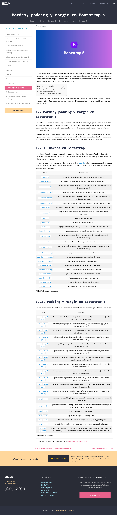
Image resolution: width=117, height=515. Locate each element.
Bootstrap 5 (52, 21)
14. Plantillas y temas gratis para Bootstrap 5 (16, 97)
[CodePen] (6, 489)
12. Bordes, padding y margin (15, 87)
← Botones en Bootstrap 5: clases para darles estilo (53, 448)
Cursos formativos (47, 495)
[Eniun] (6, 3)
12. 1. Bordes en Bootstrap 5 (46, 91)
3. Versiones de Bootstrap (14, 46)
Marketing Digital (47, 487)
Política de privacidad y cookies (63, 510)
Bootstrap (41, 21)
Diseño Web (45, 485)
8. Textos (8, 70)
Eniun (50, 510)
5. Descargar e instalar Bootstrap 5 (17, 57)
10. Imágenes (10, 79)
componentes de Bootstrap (77, 441)
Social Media (45, 490)
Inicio (32, 21)
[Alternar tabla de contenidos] (63, 86)
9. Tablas (8, 74)
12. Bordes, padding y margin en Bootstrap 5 (51, 89)
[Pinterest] (11, 489)
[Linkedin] (16, 489)
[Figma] (20, 489)
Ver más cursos (18, 110)
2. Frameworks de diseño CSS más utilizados (17, 40)
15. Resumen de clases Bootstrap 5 (17, 103)
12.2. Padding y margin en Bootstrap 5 (49, 93)
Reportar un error (10, 484)
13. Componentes (11, 92)
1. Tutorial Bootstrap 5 (12, 34)
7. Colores (8, 66)
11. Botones (9, 83)
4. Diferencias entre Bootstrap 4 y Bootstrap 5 (16, 51)
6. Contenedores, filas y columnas (16, 61)
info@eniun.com (10, 481)
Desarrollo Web (46, 482)
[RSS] (25, 489)
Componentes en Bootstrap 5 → (102, 448)
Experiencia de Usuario (49, 493)
